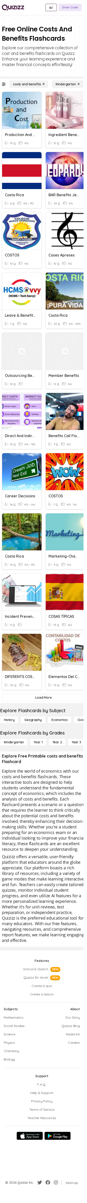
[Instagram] (56, 1182)
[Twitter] (39, 1182)
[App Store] (30, 1136)
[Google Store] (58, 1136)
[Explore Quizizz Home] (13, 7)
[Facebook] (47, 1182)
